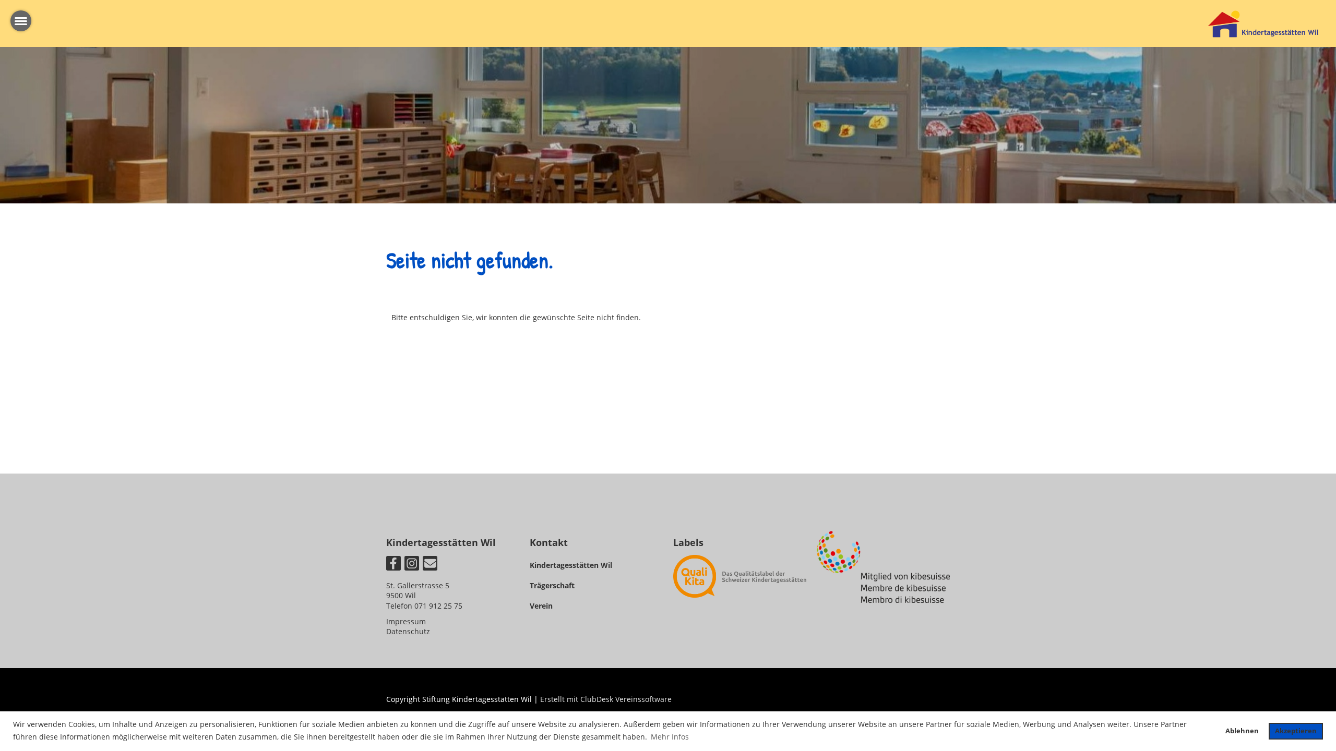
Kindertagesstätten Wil (571, 565)
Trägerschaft (552, 585)
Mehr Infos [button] (670, 737)
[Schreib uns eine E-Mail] (430, 565)
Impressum (406, 621)
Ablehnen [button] (1242, 730)
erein (543, 606)
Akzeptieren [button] (1296, 730)
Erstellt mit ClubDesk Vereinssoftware (606, 699)
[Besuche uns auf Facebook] (393, 565)
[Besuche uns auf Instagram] (411, 565)
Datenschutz (408, 631)
